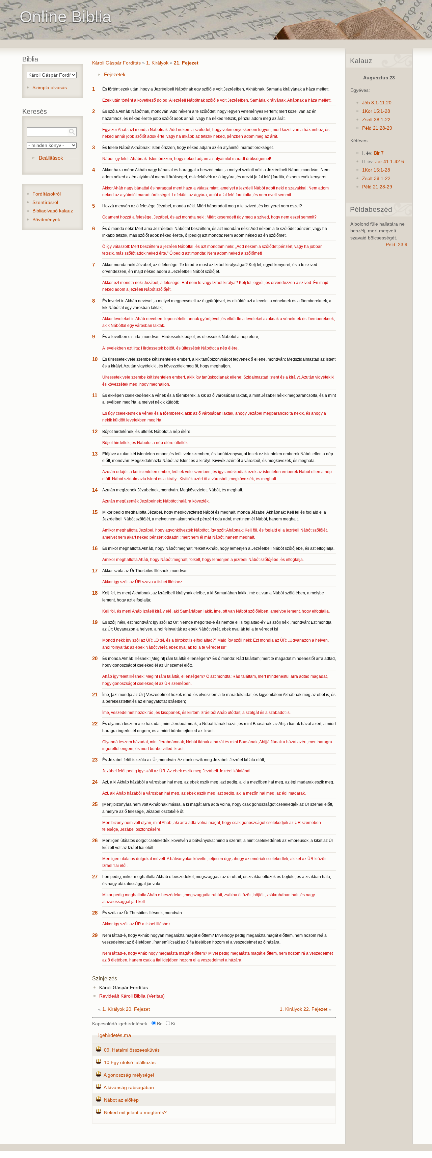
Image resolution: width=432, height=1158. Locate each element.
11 (94, 395)
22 (95, 723)
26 (95, 840)
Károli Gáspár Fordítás (116, 63)
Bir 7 (379, 153)
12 (95, 431)
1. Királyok (157, 63)
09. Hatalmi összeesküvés (132, 1050)
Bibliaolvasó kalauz (52, 210)
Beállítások (51, 158)
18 (95, 593)
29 (95, 935)
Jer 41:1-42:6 (389, 161)
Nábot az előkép (121, 1100)
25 (95, 804)
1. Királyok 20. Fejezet (126, 1009)
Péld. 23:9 (396, 244)
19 (95, 622)
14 (95, 490)
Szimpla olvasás (49, 87)
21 (95, 694)
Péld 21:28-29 (377, 128)
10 (95, 359)
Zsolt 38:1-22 (376, 119)
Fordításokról (46, 194)
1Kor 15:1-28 (376, 111)
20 (95, 658)
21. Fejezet (186, 63)
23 (95, 760)
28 (95, 913)
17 (95, 570)
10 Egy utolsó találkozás (130, 1062)
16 (95, 548)
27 (95, 876)
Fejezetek (115, 74)
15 (95, 512)
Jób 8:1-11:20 (377, 102)
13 (95, 454)
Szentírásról (45, 202)
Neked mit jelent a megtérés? (135, 1112)
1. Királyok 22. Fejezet (303, 1009)
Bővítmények (46, 219)
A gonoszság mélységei (129, 1075)
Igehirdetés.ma (114, 1035)
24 (95, 782)
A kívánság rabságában (129, 1087)
